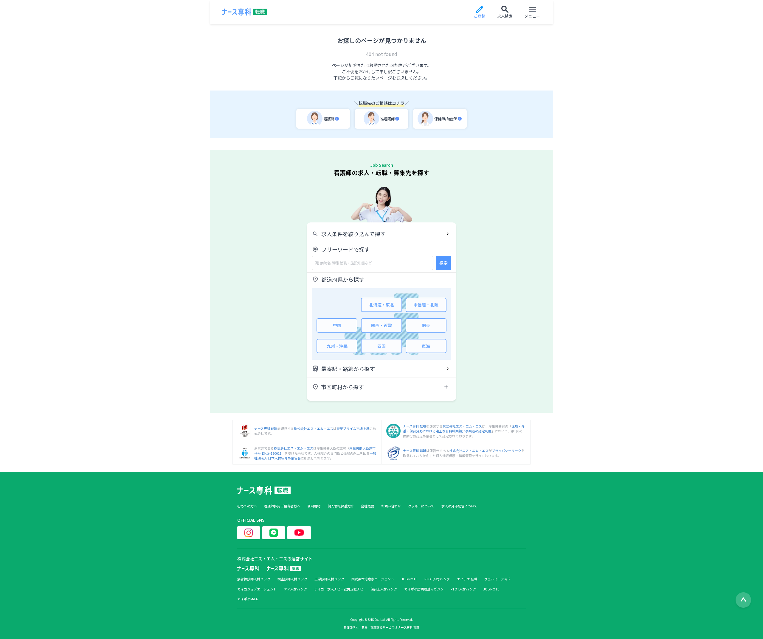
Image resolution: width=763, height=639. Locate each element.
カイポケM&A (247, 599)
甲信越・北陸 (425, 305)
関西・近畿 (381, 325)
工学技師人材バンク (329, 579)
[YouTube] (299, 532)
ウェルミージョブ (497, 579)
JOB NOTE (409, 579)
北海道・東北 (381, 305)
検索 (443, 263)
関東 (426, 325)
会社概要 (367, 506)
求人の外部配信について (459, 506)
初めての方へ (247, 506)
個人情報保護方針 (341, 506)
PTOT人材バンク (437, 579)
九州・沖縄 (337, 346)
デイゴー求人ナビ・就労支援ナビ (338, 589)
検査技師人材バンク (292, 579)
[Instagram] (248, 532)
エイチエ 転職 (467, 579)
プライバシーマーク (506, 450)
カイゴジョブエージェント (257, 589)
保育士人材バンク (383, 589)
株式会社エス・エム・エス (313, 428)
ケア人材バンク (295, 589)
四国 (381, 346)
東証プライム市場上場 (352, 428)
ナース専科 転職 (265, 428)
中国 (337, 325)
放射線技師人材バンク (253, 579)
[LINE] (273, 532)
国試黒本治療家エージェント (372, 579)
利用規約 (313, 506)
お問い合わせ (391, 506)
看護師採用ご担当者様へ (282, 506)
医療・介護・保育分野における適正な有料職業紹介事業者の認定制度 (464, 429)
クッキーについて (421, 506)
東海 (426, 346)
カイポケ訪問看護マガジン (423, 589)
